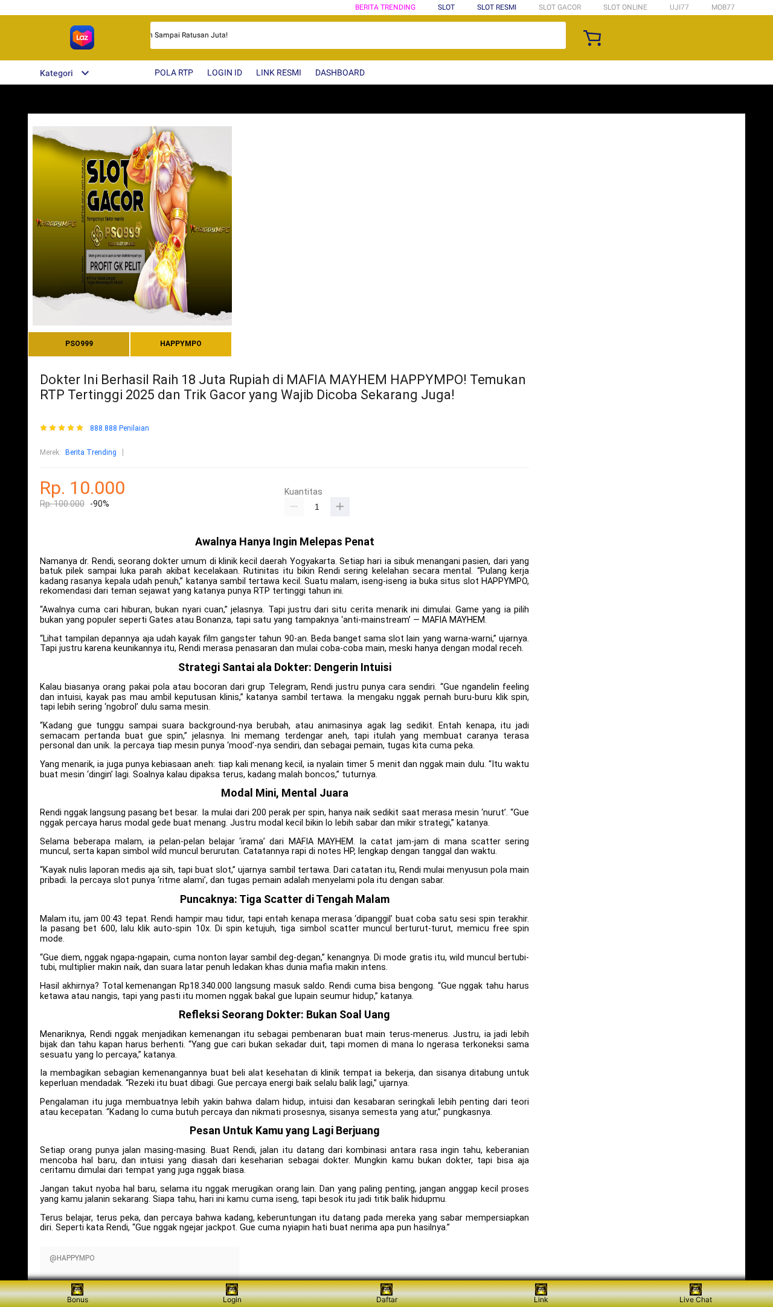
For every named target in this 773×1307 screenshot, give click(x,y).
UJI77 (679, 7)
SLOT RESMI (496, 7)
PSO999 (79, 343)
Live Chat (695, 1299)
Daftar (386, 1299)
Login (232, 1299)
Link (541, 1299)
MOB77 (723, 7)
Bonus (77, 1299)
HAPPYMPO (181, 343)
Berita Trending (385, 7)
